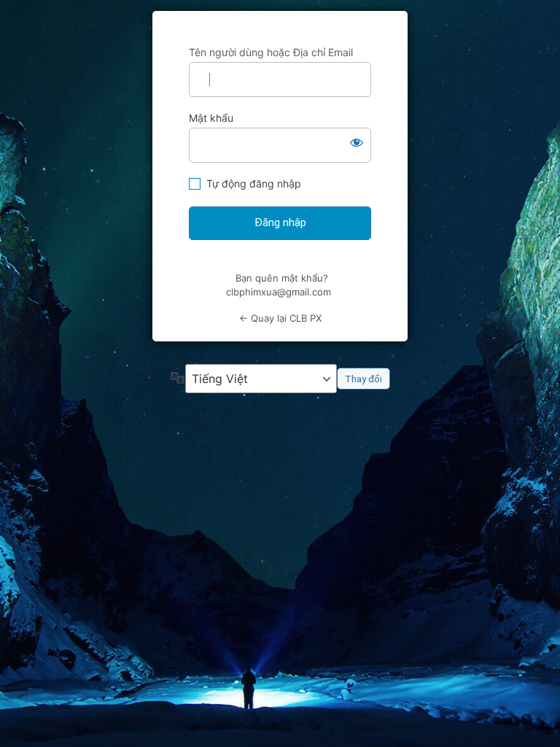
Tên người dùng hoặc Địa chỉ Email (271, 52)
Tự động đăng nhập (253, 183)
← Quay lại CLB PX (280, 318)
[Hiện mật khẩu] (356, 142)
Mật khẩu (211, 118)
